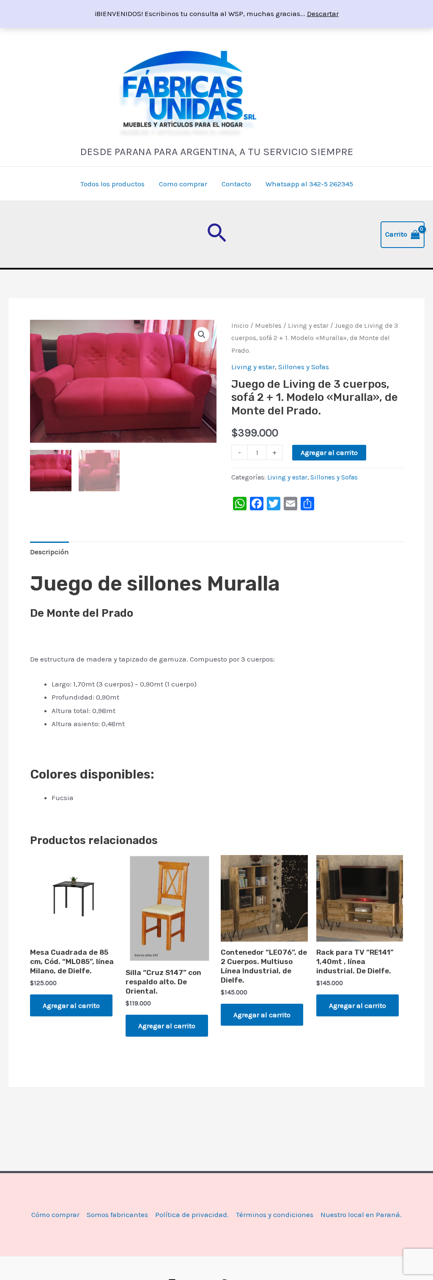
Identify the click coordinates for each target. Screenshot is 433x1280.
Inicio (240, 326)
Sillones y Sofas (303, 366)
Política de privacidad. (192, 1214)
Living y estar (308, 326)
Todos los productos (112, 184)
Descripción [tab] (49, 551)
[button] (217, 234)
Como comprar (183, 184)
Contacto (236, 184)
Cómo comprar (55, 1214)
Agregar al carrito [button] (71, 1005)
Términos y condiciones (274, 1214)
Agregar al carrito (329, 452)
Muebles (268, 326)
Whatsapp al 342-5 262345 (309, 184)
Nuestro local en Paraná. (361, 1214)
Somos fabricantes (117, 1214)
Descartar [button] (323, 13)
